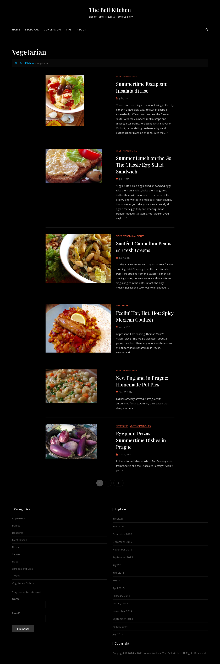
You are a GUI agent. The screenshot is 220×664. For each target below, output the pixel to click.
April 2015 (119, 588)
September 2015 (123, 557)
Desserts (17, 532)
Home (16, 29)
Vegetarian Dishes (126, 76)
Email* (16, 613)
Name (16, 598)
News (15, 547)
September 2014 (123, 619)
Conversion (52, 29)
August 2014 (120, 626)
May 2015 (118, 580)
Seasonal (32, 29)
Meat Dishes (123, 305)
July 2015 (118, 565)
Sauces (16, 554)
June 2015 (118, 572)
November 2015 (122, 549)
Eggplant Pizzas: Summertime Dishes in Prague (141, 440)
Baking (16, 525)
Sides (119, 236)
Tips (69, 29)
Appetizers (122, 426)
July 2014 (118, 634)
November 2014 (122, 611)
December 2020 (122, 534)
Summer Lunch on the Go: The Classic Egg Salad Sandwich (144, 164)
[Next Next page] (118, 483)
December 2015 (122, 541)
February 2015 (121, 595)
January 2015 (120, 603)
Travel (16, 576)
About (81, 29)
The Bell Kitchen (110, 9)
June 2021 (118, 526)
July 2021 (118, 518)
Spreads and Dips (22, 568)
